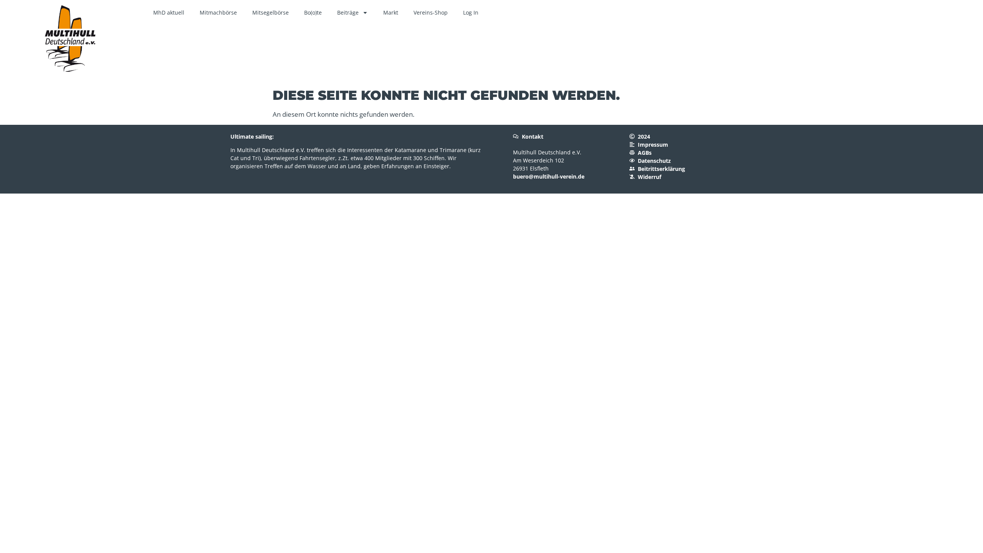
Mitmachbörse (218, 12)
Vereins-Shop (431, 12)
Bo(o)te (313, 12)
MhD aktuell (168, 12)
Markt (390, 12)
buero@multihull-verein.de (548, 176)
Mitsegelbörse (270, 12)
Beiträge (348, 12)
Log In (470, 12)
